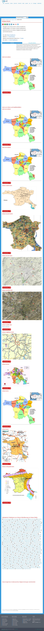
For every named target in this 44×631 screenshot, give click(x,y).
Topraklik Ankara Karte (28, 521)
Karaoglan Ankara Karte (9, 559)
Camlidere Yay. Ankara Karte (21, 545)
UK (31, 3)
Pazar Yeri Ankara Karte (25, 544)
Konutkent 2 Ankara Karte (26, 542)
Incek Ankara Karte (31, 558)
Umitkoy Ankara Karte (37, 522)
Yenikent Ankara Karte (18, 536)
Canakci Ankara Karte (11, 553)
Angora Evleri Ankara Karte (17, 538)
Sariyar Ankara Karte (8, 552)
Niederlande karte (15, 620)
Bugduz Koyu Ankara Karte (15, 566)
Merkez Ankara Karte (15, 526)
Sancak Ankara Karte (13, 520)
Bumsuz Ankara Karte (25, 565)
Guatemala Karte (4, 621)
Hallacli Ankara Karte (23, 558)
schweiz (11, 3)
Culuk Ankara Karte (32, 566)
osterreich (15, 3)
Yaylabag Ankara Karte (29, 563)
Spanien (26, 3)
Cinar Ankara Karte (24, 566)
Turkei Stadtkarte (13, 40)
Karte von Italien (15, 622)
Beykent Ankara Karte (21, 527)
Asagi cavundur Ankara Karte (18, 525)
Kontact (34, 616)
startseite (7, 19)
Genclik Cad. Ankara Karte (17, 534)
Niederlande (39, 3)
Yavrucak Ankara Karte (21, 563)
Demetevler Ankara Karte (15, 540)
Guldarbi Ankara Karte (6, 526)
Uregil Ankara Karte (25, 546)
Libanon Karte (28, 620)
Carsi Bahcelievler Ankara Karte (15, 531)
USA (29, 3)
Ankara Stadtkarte (10, 35)
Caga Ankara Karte (6, 564)
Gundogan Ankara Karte (36, 553)
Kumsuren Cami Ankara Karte (36, 543)
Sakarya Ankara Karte (30, 556)
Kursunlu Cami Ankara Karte (7, 544)
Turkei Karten (11, 36)
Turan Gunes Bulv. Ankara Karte (27, 522)
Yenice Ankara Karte (19, 568)
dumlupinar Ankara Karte (29, 525)
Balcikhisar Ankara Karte (17, 565)
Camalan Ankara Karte (5, 551)
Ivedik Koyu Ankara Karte (37, 541)
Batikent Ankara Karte (27, 538)
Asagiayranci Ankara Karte (12, 548)
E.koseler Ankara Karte (19, 553)
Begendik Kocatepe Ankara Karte (31, 526)
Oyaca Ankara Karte (22, 560)
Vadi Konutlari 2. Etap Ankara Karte (7, 523)
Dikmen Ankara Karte (36, 532)
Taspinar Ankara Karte (9, 557)
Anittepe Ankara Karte (28, 547)
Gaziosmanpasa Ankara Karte (7, 534)
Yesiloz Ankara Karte (30, 564)
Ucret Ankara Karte (34, 534)
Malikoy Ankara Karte (34, 555)
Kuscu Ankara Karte (19, 555)
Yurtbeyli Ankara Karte (27, 568)
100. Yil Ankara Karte (33, 546)
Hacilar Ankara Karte (5, 558)
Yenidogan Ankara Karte (12, 535)
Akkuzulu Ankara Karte (9, 525)
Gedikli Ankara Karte (28, 553)
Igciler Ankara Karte (24, 554)
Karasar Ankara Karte (18, 543)
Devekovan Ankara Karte (35, 536)
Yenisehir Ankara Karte (36, 523)
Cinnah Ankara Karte (5, 531)
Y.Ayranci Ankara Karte (18, 523)
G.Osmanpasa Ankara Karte (21, 533)
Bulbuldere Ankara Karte (29, 530)
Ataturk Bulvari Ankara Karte (31, 548)
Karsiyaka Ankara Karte (7, 542)
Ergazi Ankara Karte (34, 540)
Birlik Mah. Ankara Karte (12, 530)
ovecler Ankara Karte (32, 519)
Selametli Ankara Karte (9, 562)
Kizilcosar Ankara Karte (27, 559)
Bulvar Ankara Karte (20, 530)
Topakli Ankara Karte (33, 562)
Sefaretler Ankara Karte (30, 520)
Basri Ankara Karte (34, 552)
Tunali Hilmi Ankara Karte (7, 522)
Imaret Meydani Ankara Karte (36, 542)
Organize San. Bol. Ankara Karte (8, 536)
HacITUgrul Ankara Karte (15, 554)
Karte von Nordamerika (4, 616)
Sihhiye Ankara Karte (11, 521)
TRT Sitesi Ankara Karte (37, 521)
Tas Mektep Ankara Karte (35, 544)
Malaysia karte (25, 621)
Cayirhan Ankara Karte (14, 551)
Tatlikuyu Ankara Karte (17, 557)
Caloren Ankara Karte (26, 536)
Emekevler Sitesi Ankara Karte (25, 540)
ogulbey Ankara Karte (13, 560)
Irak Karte (24, 620)
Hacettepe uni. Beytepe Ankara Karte (26, 541)
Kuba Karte (3, 622)
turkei (15, 19)
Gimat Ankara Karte (15, 541)
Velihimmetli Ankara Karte (12, 563)
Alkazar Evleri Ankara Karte (19, 547)
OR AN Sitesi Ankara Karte (7, 519)
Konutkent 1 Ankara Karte (16, 542)
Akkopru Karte (22, 526)
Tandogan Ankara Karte (20, 521)
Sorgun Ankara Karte (22, 564)
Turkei (21, 38)
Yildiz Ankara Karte (14, 524)
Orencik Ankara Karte (29, 560)
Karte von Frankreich (15, 621)
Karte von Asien (24, 616)
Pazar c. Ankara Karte (8, 546)
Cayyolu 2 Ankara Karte (6, 540)
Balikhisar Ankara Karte (6, 566)
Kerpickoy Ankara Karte (17, 567)
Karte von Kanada (4, 620)
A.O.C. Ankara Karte (31, 537)
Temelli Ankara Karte (26, 557)
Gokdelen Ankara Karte (26, 534)
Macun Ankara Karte (26, 555)
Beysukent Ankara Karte (30, 527)
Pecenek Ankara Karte (17, 546)
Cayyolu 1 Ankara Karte (35, 538)
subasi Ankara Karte (17, 562)
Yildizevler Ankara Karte (22, 524)
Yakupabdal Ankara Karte (27, 523)
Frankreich (19, 3)
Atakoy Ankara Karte (8, 565)
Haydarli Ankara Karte (14, 537)
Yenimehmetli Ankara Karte (21, 535)
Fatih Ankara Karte (30, 535)
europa (12, 19)
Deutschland (7, 3)
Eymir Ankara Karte (22, 551)
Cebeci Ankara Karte (37, 530)
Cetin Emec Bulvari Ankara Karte (27, 531)
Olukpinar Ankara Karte (14, 556)
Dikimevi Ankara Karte (27, 532)
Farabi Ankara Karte (13, 533)
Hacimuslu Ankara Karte (6, 554)
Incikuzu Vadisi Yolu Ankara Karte (8, 543)
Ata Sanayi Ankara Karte (21, 548)
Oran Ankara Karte (16, 519)
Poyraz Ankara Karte (22, 556)
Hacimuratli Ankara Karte (14, 558)
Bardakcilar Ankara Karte (12, 545)
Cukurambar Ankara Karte (9, 532)
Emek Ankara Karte (5, 533)
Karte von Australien (5, 623)
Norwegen (34, 3)
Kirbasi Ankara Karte (26, 543)
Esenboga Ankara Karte (38, 525)
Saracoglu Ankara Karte (21, 520)
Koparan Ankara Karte (35, 559)
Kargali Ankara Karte (11, 555)
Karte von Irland (15, 623)
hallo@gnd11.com (38, 622)
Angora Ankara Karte (8, 538)
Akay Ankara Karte (11, 547)
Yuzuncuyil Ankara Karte (31, 524)
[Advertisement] (22, 10)
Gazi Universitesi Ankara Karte (32, 533)
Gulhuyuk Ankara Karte (6, 537)
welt (3, 3)
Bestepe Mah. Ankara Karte (12, 527)
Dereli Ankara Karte (30, 545)
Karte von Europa (14, 616)
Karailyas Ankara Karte (32, 554)
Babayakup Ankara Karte (25, 552)
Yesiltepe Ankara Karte (6, 524)
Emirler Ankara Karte (8, 567)
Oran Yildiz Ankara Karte (24, 519)
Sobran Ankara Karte (16, 552)
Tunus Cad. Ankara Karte (17, 522)
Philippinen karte (25, 622)
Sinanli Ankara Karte (11, 568)
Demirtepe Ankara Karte (19, 532)
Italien (23, 3)
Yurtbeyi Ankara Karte (38, 563)
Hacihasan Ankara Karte (34, 557)
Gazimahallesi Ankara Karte (6, 541)
